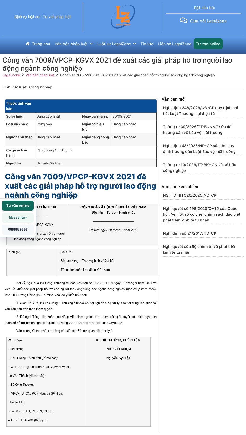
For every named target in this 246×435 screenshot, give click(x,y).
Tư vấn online (17, 205)
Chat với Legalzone (208, 20)
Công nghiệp (40, 87)
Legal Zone (11, 75)
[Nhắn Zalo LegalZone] (183, 20)
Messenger (18, 217)
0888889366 (17, 229)
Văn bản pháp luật (40, 75)
